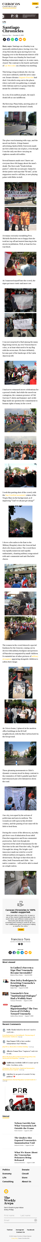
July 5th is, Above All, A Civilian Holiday (15, 1047)
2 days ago (20, 1036)
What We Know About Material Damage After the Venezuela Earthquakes (19, 1057)
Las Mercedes (10, 66)
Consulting (7, 1182)
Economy (6, 1174)
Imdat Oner (13, 988)
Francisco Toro (6, 35)
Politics (6, 1170)
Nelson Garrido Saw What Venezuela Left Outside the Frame (25, 1126)
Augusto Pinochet (26, 77)
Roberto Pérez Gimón (16, 975)
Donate (35, 3)
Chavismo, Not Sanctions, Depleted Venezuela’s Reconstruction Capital (18, 1069)
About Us (26, 1182)
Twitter (10, 1230)
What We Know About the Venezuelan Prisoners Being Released (25, 1156)
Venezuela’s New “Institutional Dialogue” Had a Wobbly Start (23, 996)
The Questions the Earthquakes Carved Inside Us (19, 1080)
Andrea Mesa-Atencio (16, 1016)
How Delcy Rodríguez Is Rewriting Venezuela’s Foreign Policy (23, 983)
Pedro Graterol (18, 1130)
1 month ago (31, 1046)
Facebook (30, 1230)
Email (22, 944)
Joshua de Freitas (19, 1145)
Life (4, 22)
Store (24, 1178)
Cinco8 (25, 1174)
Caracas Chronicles (16, 1001)
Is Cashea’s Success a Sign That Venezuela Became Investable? (21, 970)
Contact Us (20, 1232)
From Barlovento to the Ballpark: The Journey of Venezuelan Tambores (18, 1036)
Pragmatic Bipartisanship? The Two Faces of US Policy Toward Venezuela (24, 1010)
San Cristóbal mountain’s (15, 495)
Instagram (20, 1230)
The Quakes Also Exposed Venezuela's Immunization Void (25, 1140)
